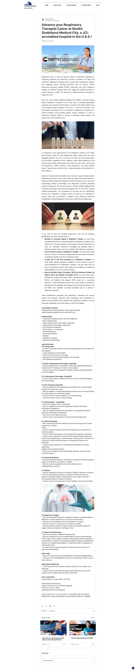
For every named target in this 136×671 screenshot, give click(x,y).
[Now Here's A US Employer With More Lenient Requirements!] (53, 627)
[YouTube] (32, 8)
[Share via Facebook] (42, 606)
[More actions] (93, 20)
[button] (57, 4)
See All (92, 617)
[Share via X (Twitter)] (46, 606)
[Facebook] (25, 8)
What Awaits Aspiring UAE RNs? (82, 638)
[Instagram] (27, 8)
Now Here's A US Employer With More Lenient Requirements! (53, 639)
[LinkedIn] (28, 8)
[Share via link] (54, 606)
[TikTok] (30, 8)
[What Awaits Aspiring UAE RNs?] (82, 627)
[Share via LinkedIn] (50, 606)
